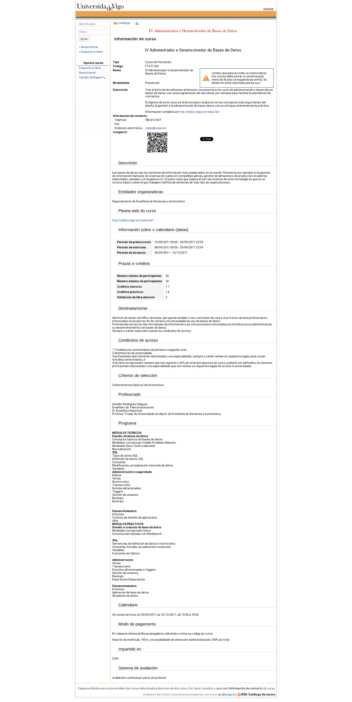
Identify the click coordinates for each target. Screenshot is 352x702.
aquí (257, 82)
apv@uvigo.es (227, 694)
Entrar (84, 39)
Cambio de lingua (90, 77)
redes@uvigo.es (155, 128)
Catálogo (124, 23)
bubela (268, 9)
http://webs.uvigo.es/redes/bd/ (133, 220)
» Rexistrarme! (88, 47)
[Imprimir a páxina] (137, 23)
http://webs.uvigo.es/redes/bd (199, 111)
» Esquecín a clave (91, 51)
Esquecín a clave (90, 67)
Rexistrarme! (87, 72)
